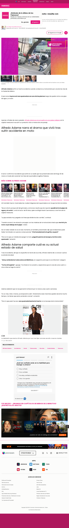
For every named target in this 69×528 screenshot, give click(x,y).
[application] (34, 56)
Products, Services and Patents (43, 493)
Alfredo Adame (7, 348)
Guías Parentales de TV (41, 491)
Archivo (3, 487)
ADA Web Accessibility (41, 484)
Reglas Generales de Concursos (43, 495)
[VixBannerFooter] (34, 446)
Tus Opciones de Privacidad (8, 500)
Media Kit (39, 489)
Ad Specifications (5, 489)
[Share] (66, 32)
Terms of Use (39, 482)
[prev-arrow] (1, 319)
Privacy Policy (40, 480)
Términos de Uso (5, 482)
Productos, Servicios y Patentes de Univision (11, 495)
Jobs (38, 487)
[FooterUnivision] (8, 453)
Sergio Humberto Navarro (14, 26)
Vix (19, 1)
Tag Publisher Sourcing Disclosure (9, 493)
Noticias (24, 1)
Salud (25, 348)
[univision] (5, 5)
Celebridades (51, 348)
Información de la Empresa (7, 484)
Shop (52, 1)
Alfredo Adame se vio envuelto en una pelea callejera (42, 120)
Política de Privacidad (6, 480)
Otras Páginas (26, 453)
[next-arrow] (66, 319)
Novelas (42, 348)
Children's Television (41, 498)
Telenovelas (33, 348)
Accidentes (17, 348)
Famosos (35, 1)
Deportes (41, 1)
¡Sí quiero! (35, 22)
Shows (29, 1)
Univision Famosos (6, 200)
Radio (47, 1)
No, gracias (25, 22)
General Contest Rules (6, 498)
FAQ (3, 491)
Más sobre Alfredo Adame (13, 181)
